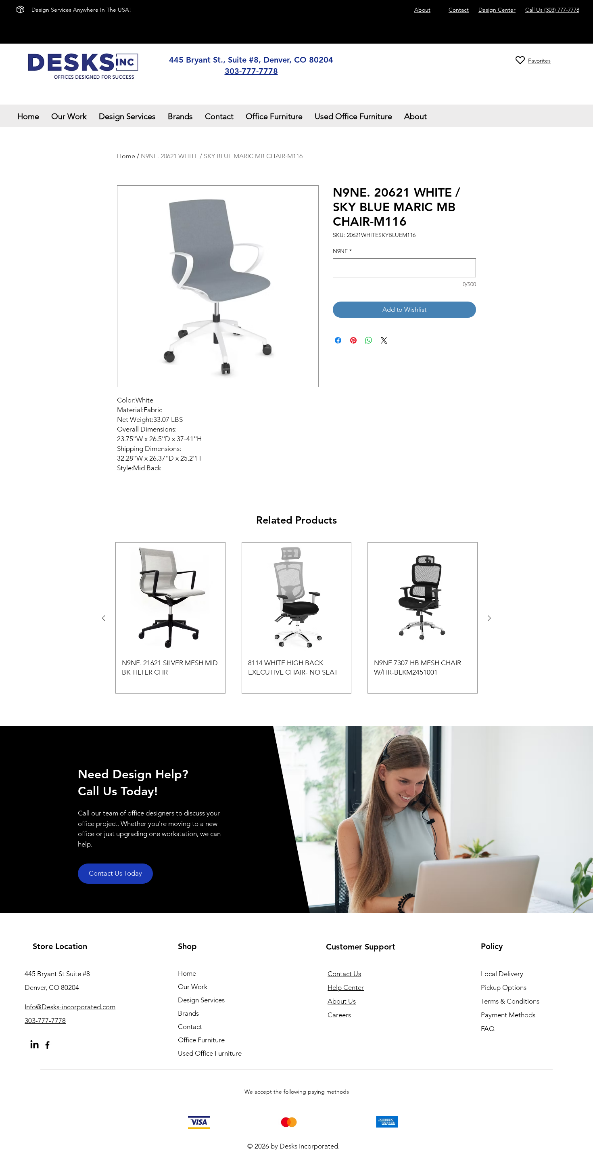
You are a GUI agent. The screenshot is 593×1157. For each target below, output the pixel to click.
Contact (190, 1027)
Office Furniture (201, 1040)
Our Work (192, 987)
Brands (188, 1013)
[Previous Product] (104, 618)
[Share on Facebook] (338, 340)
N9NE (342, 251)
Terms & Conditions (510, 1001)
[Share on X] (384, 340)
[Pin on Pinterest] (353, 340)
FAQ (488, 1029)
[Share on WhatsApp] (369, 340)
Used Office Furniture (210, 1053)
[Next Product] (489, 618)
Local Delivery (502, 974)
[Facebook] (47, 1045)
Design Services (201, 1000)
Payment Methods (509, 1015)
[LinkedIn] (34, 1045)
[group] (296, 618)
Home (126, 156)
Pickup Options (503, 987)
